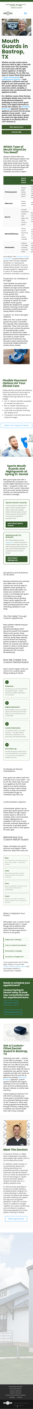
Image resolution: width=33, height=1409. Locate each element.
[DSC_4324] (17, 1145)
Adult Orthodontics (15, 1389)
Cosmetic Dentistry (15, 1391)
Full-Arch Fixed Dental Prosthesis (15, 1395)
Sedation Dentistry (15, 1393)
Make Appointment (16, 127)
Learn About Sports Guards (15, 524)
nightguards (9, 542)
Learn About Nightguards (13, 559)
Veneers (19, 1397)
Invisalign (12, 1397)
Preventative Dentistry (15, 1386)
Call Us (15, 1341)
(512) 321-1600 (10, 4)
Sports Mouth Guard (23, 180)
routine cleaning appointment (14, 966)
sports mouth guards (12, 77)
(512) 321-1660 (11, 1003)
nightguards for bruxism (11, 79)
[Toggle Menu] (25, 13)
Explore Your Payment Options (16, 425)
